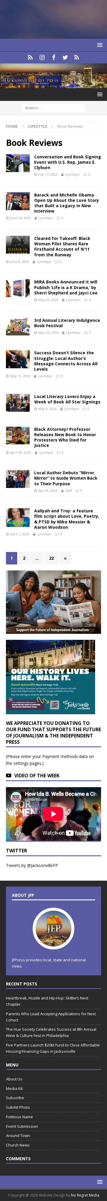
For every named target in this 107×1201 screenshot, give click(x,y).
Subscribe (15, 1097)
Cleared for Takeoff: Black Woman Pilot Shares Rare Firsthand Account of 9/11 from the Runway (62, 246)
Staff (68, 490)
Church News (18, 1145)
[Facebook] (53, 57)
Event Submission (22, 1126)
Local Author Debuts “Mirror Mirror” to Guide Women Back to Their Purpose (65, 478)
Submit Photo (18, 1107)
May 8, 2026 (47, 408)
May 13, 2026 (20, 376)
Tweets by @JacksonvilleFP (32, 865)
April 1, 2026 (19, 534)
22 (51, 558)
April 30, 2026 (20, 452)
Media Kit (14, 1088)
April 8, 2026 (47, 490)
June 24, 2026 (20, 218)
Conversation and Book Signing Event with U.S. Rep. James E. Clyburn (67, 162)
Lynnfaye (72, 174)
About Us (14, 1079)
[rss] (77, 57)
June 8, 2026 (19, 261)
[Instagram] (42, 57)
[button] (99, 44)
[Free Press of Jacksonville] (53, 85)
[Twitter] (65, 57)
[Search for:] (54, 108)
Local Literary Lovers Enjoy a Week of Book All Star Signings (67, 399)
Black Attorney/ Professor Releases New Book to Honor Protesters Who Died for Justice (65, 437)
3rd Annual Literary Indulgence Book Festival (67, 322)
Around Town (18, 1135)
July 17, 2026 (47, 174)
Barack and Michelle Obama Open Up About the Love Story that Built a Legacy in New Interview (66, 203)
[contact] (30, 57)
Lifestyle (37, 126)
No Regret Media (85, 1195)
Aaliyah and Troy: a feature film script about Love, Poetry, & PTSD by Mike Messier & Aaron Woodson (66, 519)
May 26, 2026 (48, 299)
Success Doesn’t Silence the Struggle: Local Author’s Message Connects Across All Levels (65, 361)
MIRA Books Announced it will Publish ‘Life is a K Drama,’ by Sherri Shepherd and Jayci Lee (65, 287)
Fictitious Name (19, 1116)
